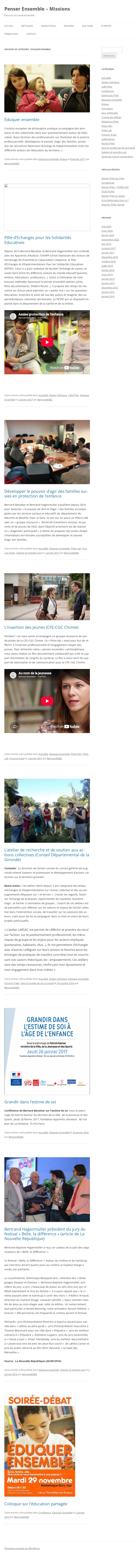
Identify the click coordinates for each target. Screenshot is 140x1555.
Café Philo (73, 395)
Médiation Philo (110, 121)
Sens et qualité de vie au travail (37, 983)
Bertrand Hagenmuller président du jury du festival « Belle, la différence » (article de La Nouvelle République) (44, 1233)
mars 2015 (107, 274)
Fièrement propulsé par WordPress (22, 1548)
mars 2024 (107, 230)
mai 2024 (106, 226)
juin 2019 (106, 244)
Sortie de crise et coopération (117, 156)
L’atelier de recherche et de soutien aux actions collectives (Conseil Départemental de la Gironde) (46, 854)
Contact (31, 33)
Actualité (43, 395)
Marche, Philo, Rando (113, 204)
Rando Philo (48, 25)
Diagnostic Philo (110, 95)
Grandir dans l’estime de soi (30, 1101)
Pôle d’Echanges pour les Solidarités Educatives (37, 240)
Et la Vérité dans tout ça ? (115, 200)
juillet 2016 (107, 265)
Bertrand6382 (11, 163)
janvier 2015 (108, 279)
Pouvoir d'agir (17, 758)
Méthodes (27, 25)
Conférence (45, 1512)
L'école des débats (111, 117)
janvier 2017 (108, 252)
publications (108, 139)
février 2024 (108, 235)
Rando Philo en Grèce (113, 196)
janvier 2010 (108, 296)
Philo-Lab (76, 548)
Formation (107, 108)
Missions (69, 25)
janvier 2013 (108, 283)
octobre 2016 (109, 261)
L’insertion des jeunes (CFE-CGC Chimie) (41, 627)
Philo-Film (76, 754)
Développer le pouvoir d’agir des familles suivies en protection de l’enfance (46, 493)
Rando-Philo (108, 143)
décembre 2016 (110, 257)
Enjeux (63, 159)
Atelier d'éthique (58, 395)
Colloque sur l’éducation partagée (35, 1503)
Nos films (87, 25)
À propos (106, 25)
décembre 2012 (110, 287)
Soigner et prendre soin (29, 552)
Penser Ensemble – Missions (37, 8)
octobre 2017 (109, 248)
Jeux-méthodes (110, 113)
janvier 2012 (108, 292)
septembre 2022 (110, 239)
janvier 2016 (108, 270)
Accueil (8, 25)
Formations (11, 33)
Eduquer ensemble (21, 119)
